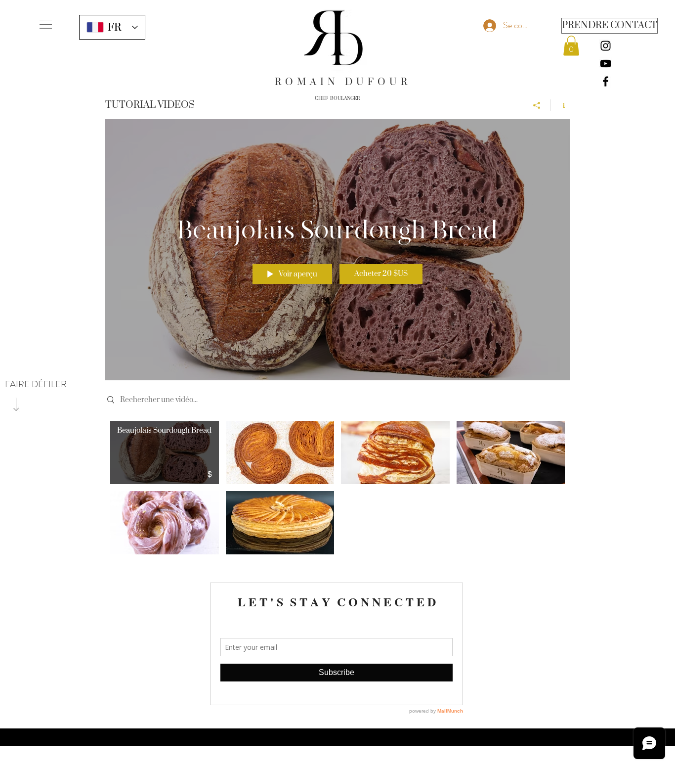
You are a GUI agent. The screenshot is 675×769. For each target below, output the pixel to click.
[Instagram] (605, 45)
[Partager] (536, 105)
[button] (46, 24)
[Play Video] (164, 452)
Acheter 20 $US (381, 273)
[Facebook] (605, 81)
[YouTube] (605, 63)
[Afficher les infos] (560, 105)
